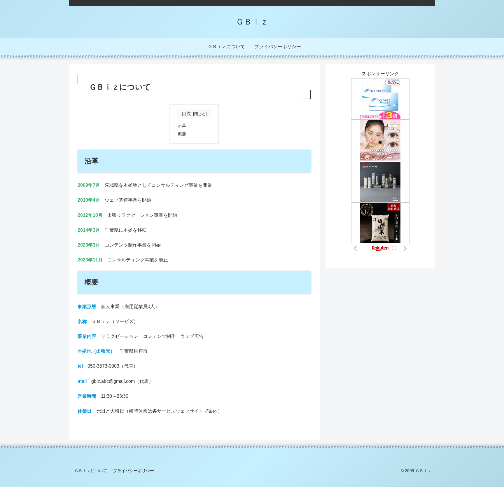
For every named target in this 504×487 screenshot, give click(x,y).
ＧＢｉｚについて (90, 470)
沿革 (182, 125)
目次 (186, 113)
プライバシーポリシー (133, 470)
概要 (182, 134)
